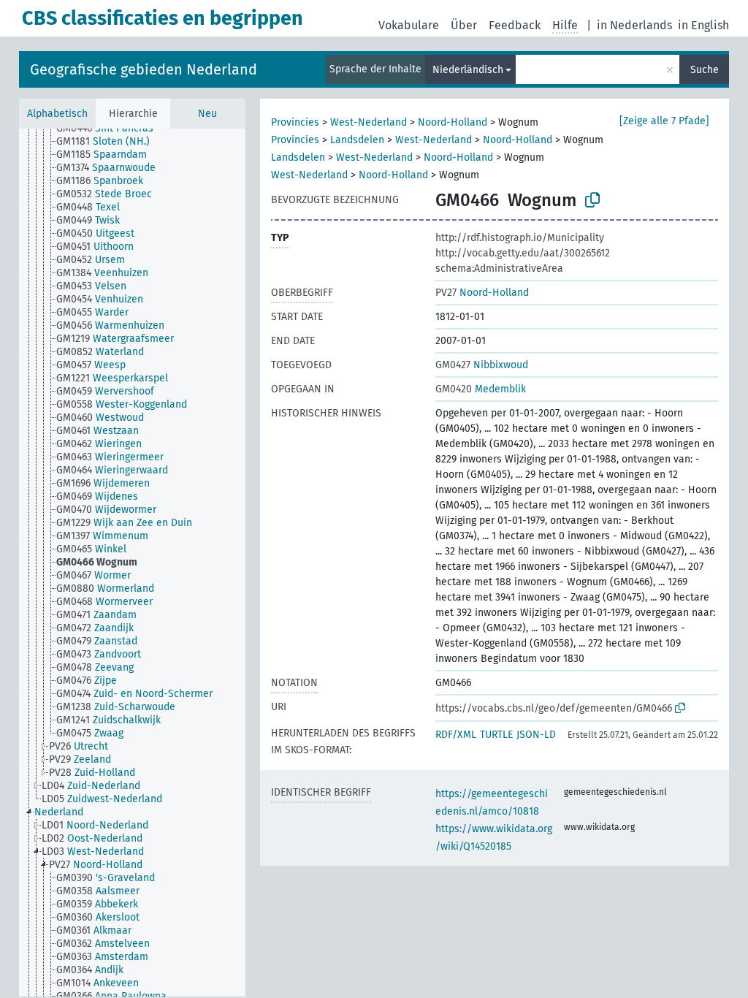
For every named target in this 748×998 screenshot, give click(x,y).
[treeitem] (111, 128)
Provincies (295, 122)
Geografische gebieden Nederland (143, 69)
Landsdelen (357, 140)
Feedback (515, 25)
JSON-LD (536, 734)
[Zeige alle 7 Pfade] (664, 121)
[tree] (132, 563)
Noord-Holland (452, 122)
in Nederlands (634, 25)
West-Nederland (368, 122)
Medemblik (480, 389)
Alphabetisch (57, 113)
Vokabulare (408, 25)
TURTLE (496, 734)
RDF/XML (455, 734)
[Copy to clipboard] (592, 200)
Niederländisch (467, 70)
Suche (704, 70)
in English (703, 25)
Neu (207, 113)
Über (464, 25)
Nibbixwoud (481, 365)
